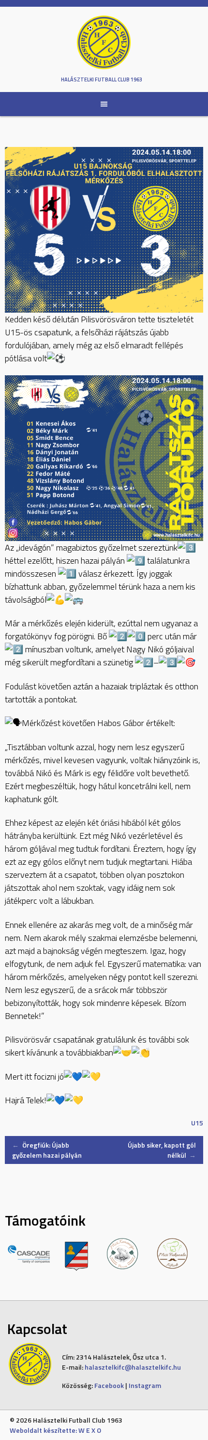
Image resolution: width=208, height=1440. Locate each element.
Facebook (109, 1385)
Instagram (145, 1385)
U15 (197, 1123)
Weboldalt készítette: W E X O (55, 1430)
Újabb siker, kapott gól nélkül (162, 1150)
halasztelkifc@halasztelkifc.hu (133, 1367)
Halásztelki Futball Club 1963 (101, 79)
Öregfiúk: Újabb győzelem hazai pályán (47, 1150)
